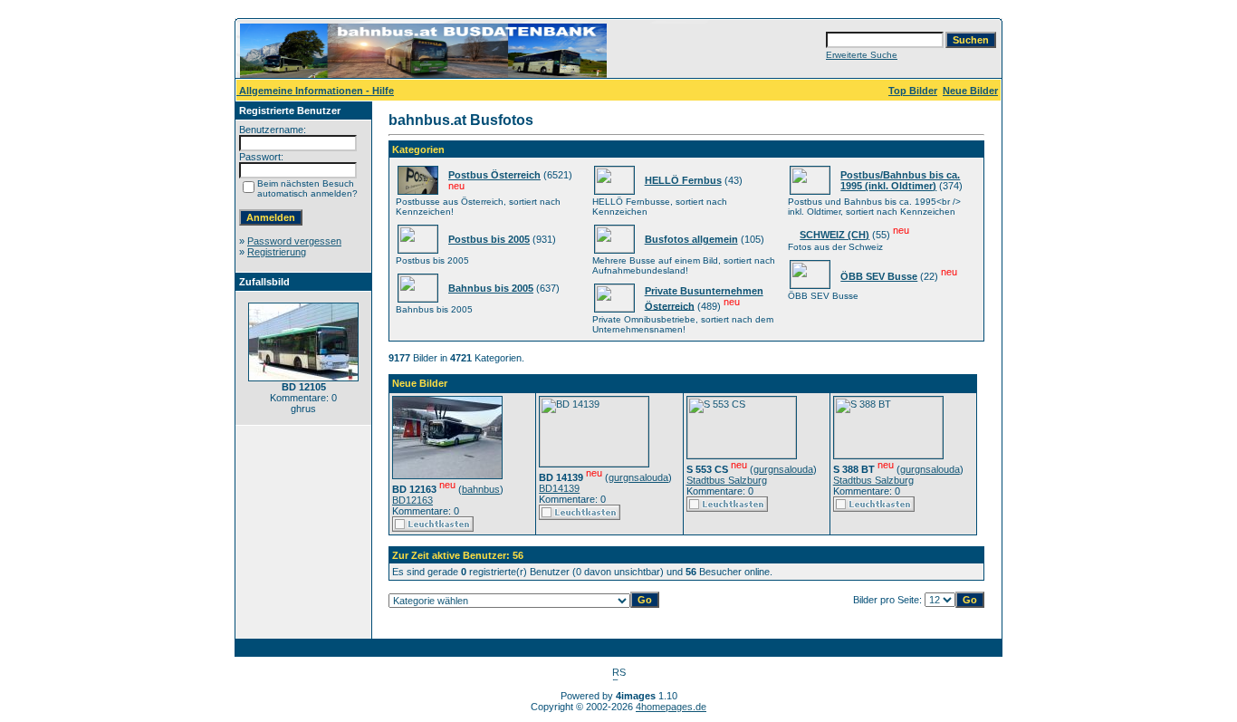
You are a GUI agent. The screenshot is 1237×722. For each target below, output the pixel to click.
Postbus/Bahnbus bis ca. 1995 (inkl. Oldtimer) (900, 180)
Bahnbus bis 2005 (490, 288)
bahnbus (481, 489)
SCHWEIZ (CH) (834, 234)
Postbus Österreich (494, 174)
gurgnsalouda (638, 477)
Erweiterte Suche (861, 55)
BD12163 (412, 500)
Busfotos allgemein (691, 239)
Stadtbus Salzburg (726, 480)
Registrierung (276, 251)
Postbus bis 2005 (489, 239)
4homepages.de (671, 706)
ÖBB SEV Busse (878, 276)
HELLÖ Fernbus (683, 180)
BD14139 (559, 488)
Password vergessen (294, 241)
